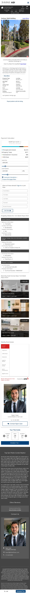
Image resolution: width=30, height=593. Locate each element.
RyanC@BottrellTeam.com (12, 552)
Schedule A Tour (14, 443)
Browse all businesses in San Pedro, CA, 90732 (8, 379)
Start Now (23, 64)
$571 (26, 152)
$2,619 (26, 150)
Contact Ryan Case (16, 424)
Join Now (6, 210)
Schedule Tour (21, 591)
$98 (27, 155)
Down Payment (5, 168)
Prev (4, 436)
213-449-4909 (16, 420)
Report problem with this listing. (15, 101)
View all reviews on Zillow (15, 510)
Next (26, 436)
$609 (26, 157)
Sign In (19, 185)
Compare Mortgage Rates (9, 179)
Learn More (25, 18)
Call (7, 591)
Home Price (4, 160)
